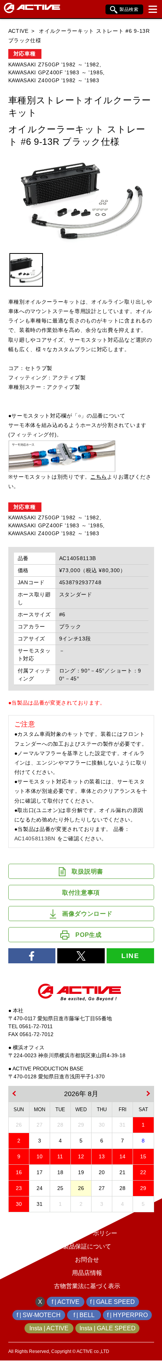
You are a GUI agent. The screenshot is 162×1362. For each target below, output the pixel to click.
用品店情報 (87, 1273)
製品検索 (129, 9)
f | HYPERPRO (127, 1315)
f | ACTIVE (65, 1302)
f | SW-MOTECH (39, 1315)
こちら (98, 477)
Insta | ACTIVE (49, 1328)
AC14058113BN (34, 838)
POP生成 (88, 935)
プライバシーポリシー (87, 1233)
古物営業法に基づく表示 (87, 1286)
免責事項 (87, 1220)
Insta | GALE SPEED (107, 1328)
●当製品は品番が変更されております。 (57, 703)
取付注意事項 (81, 892)
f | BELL (84, 1315)
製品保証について (87, 1246)
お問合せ (87, 1259)
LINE (130, 956)
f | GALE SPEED (112, 1302)
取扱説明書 (87, 871)
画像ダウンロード (87, 914)
